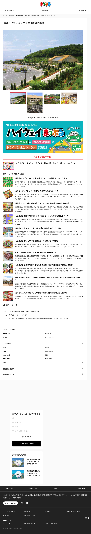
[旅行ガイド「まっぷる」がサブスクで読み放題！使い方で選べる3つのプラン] (8, 166)
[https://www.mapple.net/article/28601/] (8, 240)
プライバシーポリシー (73, 511)
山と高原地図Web (29, 523)
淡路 (37, 15)
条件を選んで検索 (28, 443)
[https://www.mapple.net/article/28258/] (8, 215)
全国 (4, 348)
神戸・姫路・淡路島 (22, 15)
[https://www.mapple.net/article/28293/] (8, 190)
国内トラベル (9, 10)
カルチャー (82, 10)
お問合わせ (6, 515)
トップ (3, 15)
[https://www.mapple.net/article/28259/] (8, 292)
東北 (4, 351)
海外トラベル (46, 10)
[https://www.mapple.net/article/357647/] (8, 277)
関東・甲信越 (49, 351)
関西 (12, 15)
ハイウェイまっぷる (51, 523)
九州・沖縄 (48, 359)
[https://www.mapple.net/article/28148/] (8, 178)
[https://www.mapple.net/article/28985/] (8, 228)
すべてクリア (26, 437)
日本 (8, 15)
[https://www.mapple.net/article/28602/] (8, 252)
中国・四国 (6, 359)
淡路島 (32, 15)
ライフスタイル (49, 337)
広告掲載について (29, 515)
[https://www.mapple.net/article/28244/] (8, 265)
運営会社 (27, 511)
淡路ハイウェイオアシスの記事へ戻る (43, 117)
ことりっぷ (6, 523)
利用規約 (48, 511)
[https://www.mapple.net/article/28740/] (8, 203)
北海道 (47, 348)
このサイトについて (9, 511)
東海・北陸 (6, 355)
